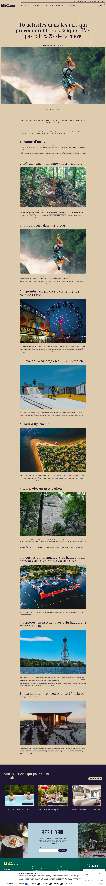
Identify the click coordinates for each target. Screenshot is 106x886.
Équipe (57, 868)
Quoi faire (24, 5)
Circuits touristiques (36, 867)
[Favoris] (99, 1)
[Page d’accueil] (8, 5)
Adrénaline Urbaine (34, 412)
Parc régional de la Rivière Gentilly (57, 214)
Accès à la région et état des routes (39, 868)
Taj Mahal (49, 677)
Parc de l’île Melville (26, 614)
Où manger (47, 5)
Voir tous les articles (95, 778)
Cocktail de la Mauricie (37, 870)
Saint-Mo (43, 677)
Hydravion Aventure (66, 478)
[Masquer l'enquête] (102, 870)
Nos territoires (75, 1)
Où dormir (36, 5)
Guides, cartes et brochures (38, 865)
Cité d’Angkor (57, 677)
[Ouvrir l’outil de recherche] (101, 1)
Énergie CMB (32, 214)
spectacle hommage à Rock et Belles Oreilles (54, 752)
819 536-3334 (7, 870)
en (102, 1)
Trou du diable (33, 677)
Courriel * (42, 848)
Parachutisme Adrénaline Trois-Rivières (52, 152)
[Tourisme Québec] (92, 866)
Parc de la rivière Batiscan (41, 277)
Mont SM (42, 215)
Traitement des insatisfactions (62, 870)
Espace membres (92, 1)
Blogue (101, 5)
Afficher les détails (69, 883)
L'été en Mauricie (73, 5)
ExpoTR (40, 346)
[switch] (38, 884)
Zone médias (83, 1)
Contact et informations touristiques (63, 867)
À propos (58, 865)
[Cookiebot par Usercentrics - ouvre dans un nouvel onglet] (10, 884)
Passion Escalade (52, 540)
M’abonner (62, 850)
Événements (60, 5)
